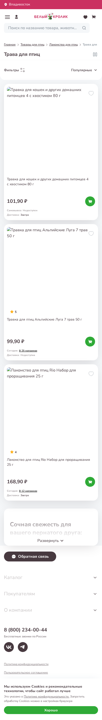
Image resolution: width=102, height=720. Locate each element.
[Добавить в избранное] (91, 93)
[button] (7, 17)
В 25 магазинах (28, 350)
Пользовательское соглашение (26, 672)
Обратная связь (33, 556)
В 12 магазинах (28, 490)
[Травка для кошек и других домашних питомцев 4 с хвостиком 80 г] (51, 152)
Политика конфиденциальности (26, 664)
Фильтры (11, 70)
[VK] (9, 647)
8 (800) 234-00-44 (25, 630)
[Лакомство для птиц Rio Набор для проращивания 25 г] (51, 432)
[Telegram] (23, 647)
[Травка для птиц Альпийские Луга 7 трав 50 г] (51, 292)
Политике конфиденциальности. (46, 696)
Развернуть (48, 540)
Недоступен (30, 210)
